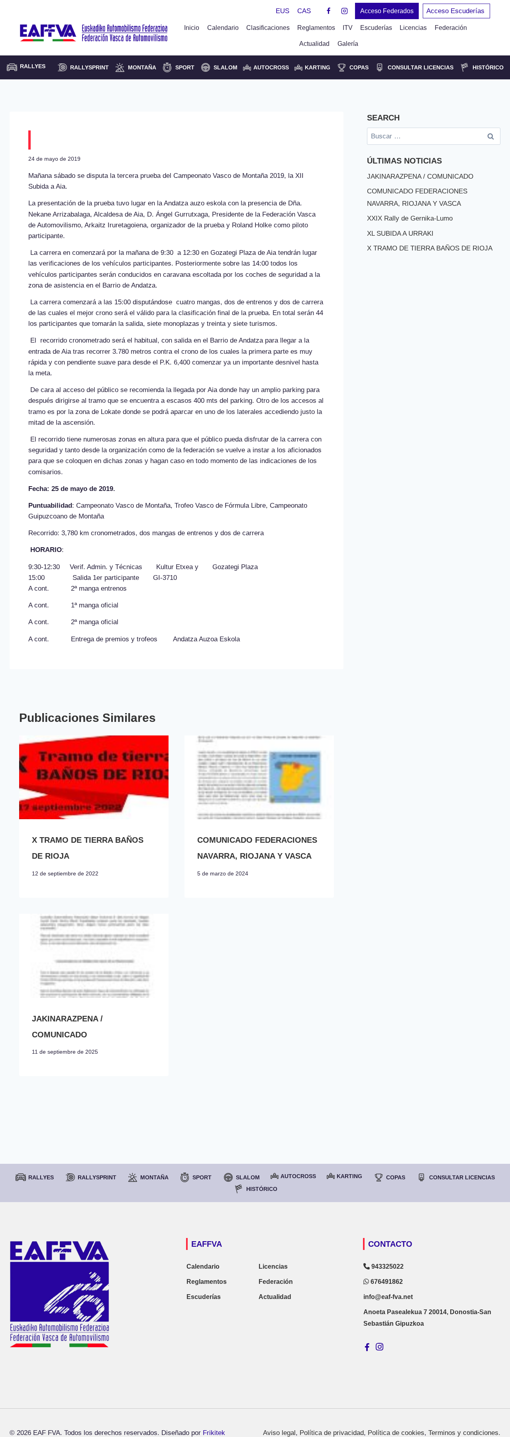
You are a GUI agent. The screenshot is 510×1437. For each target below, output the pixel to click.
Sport (184, 67)
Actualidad (314, 43)
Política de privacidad (332, 1433)
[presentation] (94, 777)
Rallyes (41, 1177)
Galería (347, 43)
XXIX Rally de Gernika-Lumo (410, 218)
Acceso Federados (387, 11)
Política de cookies (396, 1433)
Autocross (271, 67)
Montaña (142, 67)
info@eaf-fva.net (388, 1296)
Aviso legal (279, 1433)
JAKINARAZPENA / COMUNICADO (420, 176)
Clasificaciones (268, 27)
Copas (359, 67)
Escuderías (376, 27)
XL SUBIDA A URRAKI (400, 233)
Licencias (413, 27)
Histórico (488, 67)
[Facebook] (328, 11)
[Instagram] (344, 11)
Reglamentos (316, 27)
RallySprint (89, 67)
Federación (276, 1281)
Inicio (191, 27)
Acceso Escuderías (456, 11)
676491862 (386, 1281)
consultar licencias (420, 67)
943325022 (387, 1266)
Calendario (223, 27)
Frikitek (214, 1433)
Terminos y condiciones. (464, 1433)
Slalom (225, 67)
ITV (348, 27)
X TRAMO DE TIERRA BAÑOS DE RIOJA (429, 248)
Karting (317, 67)
